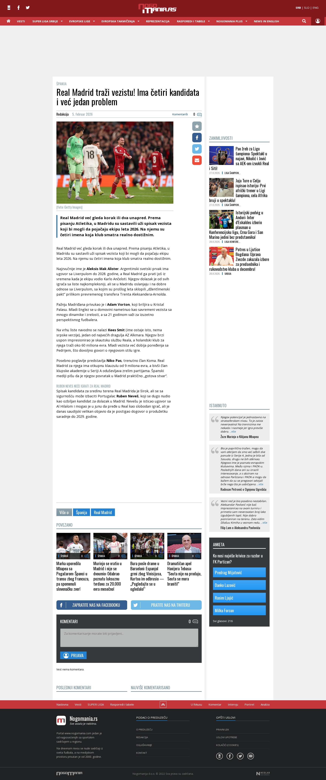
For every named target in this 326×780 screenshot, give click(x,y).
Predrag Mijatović (228, 572)
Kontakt (141, 752)
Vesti (21, 21)
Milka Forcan (224, 610)
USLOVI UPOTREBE (226, 737)
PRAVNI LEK (222, 729)
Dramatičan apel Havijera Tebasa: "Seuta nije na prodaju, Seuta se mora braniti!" (184, 573)
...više (233, 431)
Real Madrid (103, 512)
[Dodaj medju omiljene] (197, 126)
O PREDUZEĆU (144, 729)
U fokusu (196, 704)
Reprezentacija (157, 21)
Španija (81, 512)
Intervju (233, 704)
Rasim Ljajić (224, 598)
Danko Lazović (225, 585)
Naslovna (62, 704)
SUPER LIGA (96, 704)
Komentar (214, 704)
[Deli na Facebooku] (197, 137)
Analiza (265, 704)
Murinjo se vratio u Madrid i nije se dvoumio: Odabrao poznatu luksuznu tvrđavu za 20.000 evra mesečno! (107, 576)
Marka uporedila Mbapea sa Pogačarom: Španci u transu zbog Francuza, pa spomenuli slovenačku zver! (72, 576)
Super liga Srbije (45, 21)
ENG (315, 7)
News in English (266, 21)
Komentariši (180, 114)
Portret (249, 704)
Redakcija (142, 737)
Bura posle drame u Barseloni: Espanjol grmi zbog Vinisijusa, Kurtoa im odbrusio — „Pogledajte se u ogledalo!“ (147, 576)
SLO (306, 7)
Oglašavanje (144, 745)
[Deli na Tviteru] (197, 149)
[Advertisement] (163, 50)
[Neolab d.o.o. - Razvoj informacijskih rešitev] (263, 773)
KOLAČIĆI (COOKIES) (227, 745)
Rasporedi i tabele (122, 704)
